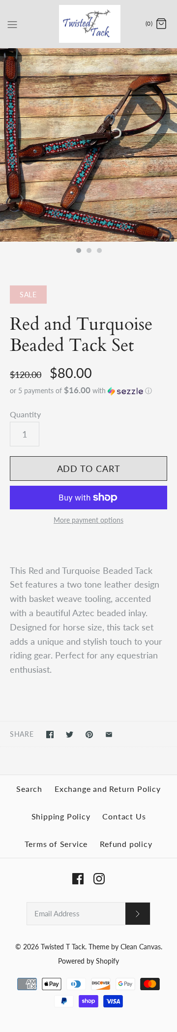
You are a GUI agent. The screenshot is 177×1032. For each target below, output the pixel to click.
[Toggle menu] (12, 23)
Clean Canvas (140, 946)
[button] (88, 391)
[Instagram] (99, 878)
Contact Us (124, 816)
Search (29, 788)
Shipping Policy (60, 816)
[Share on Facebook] (50, 734)
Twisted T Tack (63, 946)
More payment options (88, 520)
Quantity (25, 414)
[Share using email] (109, 734)
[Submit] (137, 914)
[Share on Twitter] (69, 734)
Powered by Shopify (88, 961)
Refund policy (126, 843)
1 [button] (78, 251)
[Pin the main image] (89, 734)
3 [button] (99, 251)
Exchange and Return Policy (108, 788)
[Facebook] (78, 878)
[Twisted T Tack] (89, 24)
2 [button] (88, 251)
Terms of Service (56, 843)
